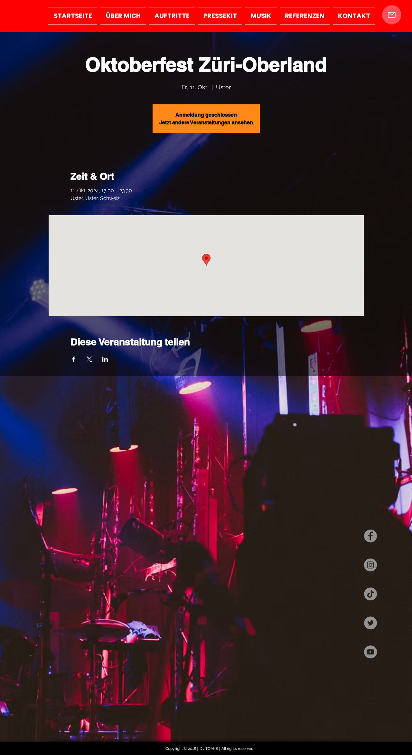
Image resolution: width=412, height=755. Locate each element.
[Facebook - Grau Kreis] (370, 536)
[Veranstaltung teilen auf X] (89, 359)
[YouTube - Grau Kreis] (370, 651)
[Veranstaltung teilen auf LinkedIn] (105, 359)
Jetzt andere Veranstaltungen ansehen (206, 122)
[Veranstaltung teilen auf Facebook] (73, 359)
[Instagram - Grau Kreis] (370, 565)
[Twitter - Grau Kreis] (370, 622)
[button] (391, 14)
